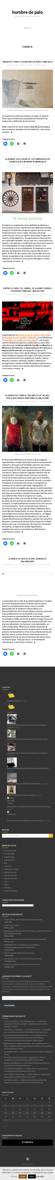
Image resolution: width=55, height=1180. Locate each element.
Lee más (40, 1176)
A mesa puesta (10, 851)
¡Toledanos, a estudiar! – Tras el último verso (22, 1029)
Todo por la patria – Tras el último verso (20, 1021)
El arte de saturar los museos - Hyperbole (20, 1057)
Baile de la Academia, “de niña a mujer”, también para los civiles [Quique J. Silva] (25, 1024)
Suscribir (9, 1006)
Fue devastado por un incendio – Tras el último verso (25, 1035)
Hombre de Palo (10, 878)
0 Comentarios (41, 65)
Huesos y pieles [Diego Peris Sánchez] (19, 953)
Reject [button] (32, 1176)
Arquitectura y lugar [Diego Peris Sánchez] (28, 62)
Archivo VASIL (9, 854)
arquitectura (9, 860)
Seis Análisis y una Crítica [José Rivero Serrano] (23, 959)
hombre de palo (27, 12)
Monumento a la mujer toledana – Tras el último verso (25, 1043)
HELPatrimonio (10, 872)
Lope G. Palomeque (29, 565)
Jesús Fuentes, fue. (11, 925)
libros (6, 885)
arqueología (9, 857)
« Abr (4, 1126)
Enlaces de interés (11, 869)
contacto (7, 866)
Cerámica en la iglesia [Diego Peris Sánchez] (22, 964)
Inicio (6, 881)
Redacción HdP (26, 65)
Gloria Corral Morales (12, 1063)
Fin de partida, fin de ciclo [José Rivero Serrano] (23, 920)
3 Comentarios (44, 565)
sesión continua (10, 891)
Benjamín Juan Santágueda (34, 165)
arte (5, 863)
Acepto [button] (22, 1176)
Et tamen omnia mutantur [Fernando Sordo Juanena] (25, 939)
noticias (7, 888)
